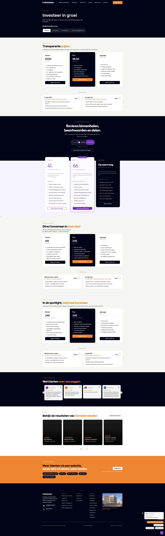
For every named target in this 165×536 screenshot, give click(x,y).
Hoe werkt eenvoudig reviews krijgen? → (82, 150)
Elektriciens (92, 498)
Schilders (91, 515)
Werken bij (79, 500)
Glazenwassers (93, 503)
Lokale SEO (74, 2)
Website (47, 30)
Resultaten (97, 2)
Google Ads (83, 2)
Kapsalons (92, 496)
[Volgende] (87, 449)
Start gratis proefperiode (57, 208)
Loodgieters (92, 517)
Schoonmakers (93, 505)
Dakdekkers (92, 512)
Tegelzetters (92, 510)
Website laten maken (64, 2)
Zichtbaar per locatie (66, 505)
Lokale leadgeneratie (66, 508)
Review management (66, 503)
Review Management (77, 30)
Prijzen (90, 2)
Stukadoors (92, 500)
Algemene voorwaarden (116, 525)
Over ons (105, 2)
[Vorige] (78, 449)
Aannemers (92, 508)
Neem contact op (108, 203)
